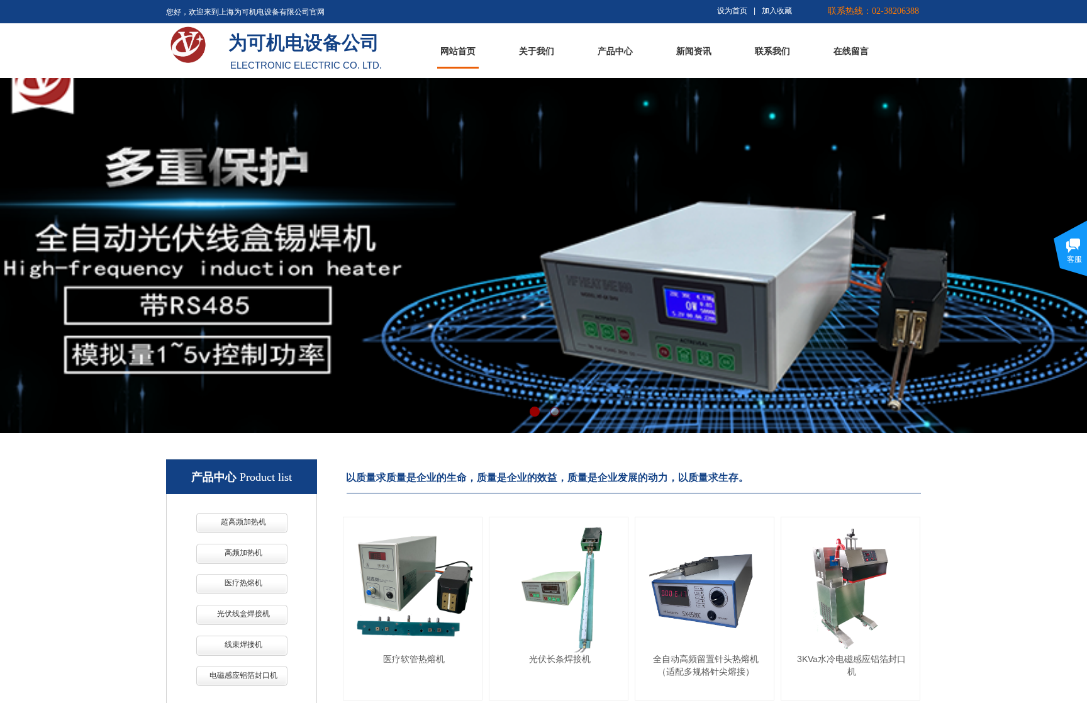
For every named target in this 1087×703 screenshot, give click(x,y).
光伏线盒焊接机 (243, 613)
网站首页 (458, 51)
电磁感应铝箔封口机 (243, 675)
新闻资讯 (693, 51)
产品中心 (615, 51)
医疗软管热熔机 (414, 659)
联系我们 (772, 51)
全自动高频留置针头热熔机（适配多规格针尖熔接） (706, 665)
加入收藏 (777, 10)
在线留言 (851, 51)
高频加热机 (243, 552)
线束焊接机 (243, 644)
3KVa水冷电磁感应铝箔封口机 (851, 665)
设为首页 (732, 10)
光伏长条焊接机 (560, 659)
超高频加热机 (243, 521)
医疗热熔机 (243, 582)
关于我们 (536, 51)
